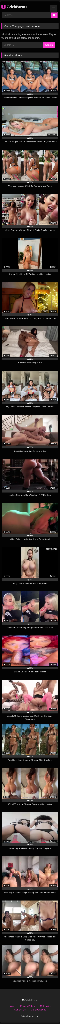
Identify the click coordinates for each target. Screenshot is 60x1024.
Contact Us (20, 1009)
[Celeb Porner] (30, 1000)
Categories (45, 1006)
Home (12, 1006)
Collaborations (38, 1009)
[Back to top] (51, 1015)
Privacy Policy (27, 1006)
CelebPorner (16, 7)
